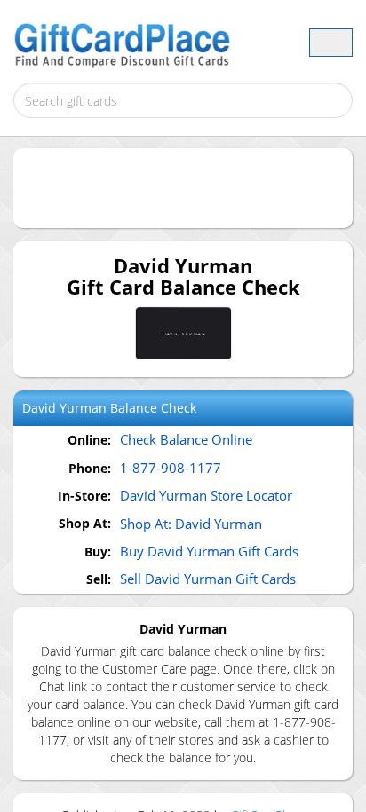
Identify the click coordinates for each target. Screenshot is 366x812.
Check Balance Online (186, 439)
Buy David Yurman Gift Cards (209, 551)
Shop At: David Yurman (191, 523)
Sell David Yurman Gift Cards (208, 578)
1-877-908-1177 (170, 468)
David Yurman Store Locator (206, 495)
